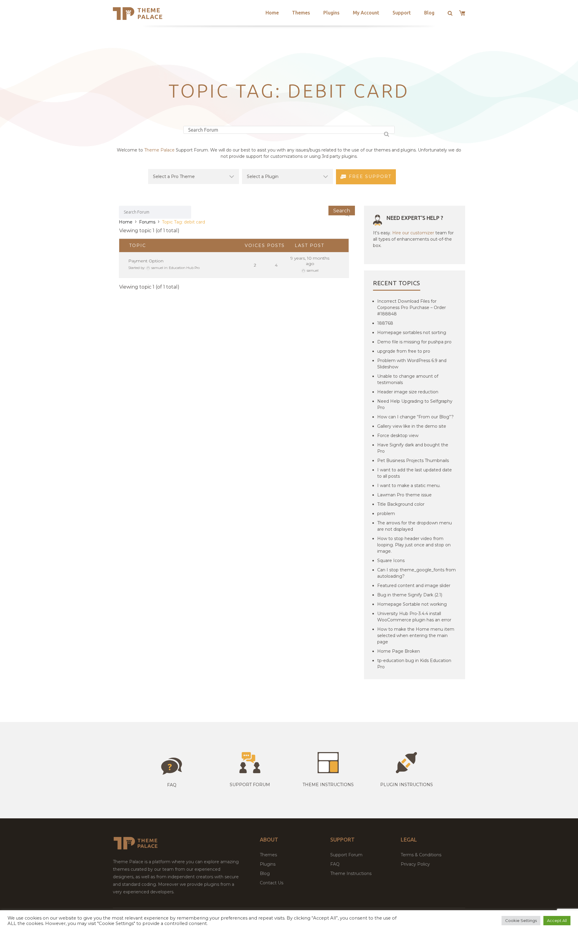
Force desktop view (397, 435)
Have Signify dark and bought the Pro (412, 448)
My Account (366, 12)
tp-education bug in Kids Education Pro (414, 664)
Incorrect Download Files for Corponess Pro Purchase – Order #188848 (411, 307)
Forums (147, 222)
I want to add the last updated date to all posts (414, 473)
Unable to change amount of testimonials (407, 379)
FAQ (335, 864)
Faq (171, 785)
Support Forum (250, 784)
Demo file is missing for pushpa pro (414, 342)
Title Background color (400, 504)
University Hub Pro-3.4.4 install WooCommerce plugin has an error (414, 617)
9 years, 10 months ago (310, 260)
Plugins (331, 12)
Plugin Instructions (406, 784)
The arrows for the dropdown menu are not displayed (414, 526)
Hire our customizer (413, 233)
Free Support (370, 176)
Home (272, 12)
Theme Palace (150, 13)
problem (386, 513)
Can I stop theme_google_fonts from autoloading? (416, 573)
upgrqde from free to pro (403, 351)
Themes (301, 12)
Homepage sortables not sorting (411, 332)
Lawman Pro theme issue (404, 495)
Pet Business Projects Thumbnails (413, 460)
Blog (429, 12)
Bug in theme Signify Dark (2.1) (409, 595)
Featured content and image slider (413, 585)
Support (402, 12)
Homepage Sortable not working (412, 604)
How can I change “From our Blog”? (415, 417)
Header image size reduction (407, 392)
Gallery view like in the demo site (411, 426)
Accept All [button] (557, 920)
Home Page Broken (398, 651)
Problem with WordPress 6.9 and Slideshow (411, 364)
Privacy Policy (415, 864)
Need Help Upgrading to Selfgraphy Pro (414, 404)
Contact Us (271, 883)
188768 (385, 323)
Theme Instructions (350, 873)
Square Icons (391, 560)
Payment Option (145, 261)
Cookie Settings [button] (521, 920)
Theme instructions (328, 784)
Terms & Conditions (421, 855)
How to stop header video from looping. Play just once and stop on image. (414, 545)
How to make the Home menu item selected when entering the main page (415, 635)
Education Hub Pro (184, 268)
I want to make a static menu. (408, 485)
